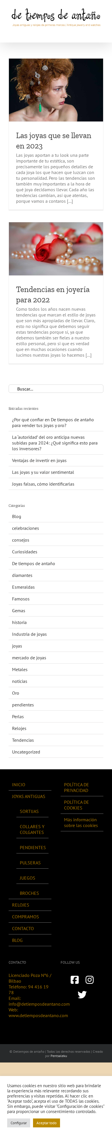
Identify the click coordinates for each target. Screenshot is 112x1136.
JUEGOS (27, 878)
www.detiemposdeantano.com (38, 1015)
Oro (15, 693)
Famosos (21, 599)
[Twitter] (82, 995)
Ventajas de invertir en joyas (39, 460)
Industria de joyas (29, 634)
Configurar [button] (19, 1122)
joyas (17, 646)
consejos (20, 540)
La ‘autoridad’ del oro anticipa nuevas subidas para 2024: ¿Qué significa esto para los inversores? (55, 442)
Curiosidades (24, 552)
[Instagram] (89, 980)
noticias (19, 681)
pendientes (23, 705)
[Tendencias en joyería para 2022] (56, 248)
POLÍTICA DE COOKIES (76, 805)
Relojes (19, 728)
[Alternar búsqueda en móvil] (90, 33)
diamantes (22, 575)
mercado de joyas (29, 657)
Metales (20, 669)
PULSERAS (30, 862)
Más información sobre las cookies (81, 822)
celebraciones (25, 528)
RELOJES (20, 905)
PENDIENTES (33, 847)
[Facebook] (75, 980)
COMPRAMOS (25, 916)
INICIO (18, 784)
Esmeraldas (23, 587)
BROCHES (29, 893)
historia (19, 622)
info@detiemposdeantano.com (39, 1004)
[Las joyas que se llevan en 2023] (56, 90)
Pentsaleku (59, 1056)
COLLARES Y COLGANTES (32, 829)
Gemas (18, 610)
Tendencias (23, 740)
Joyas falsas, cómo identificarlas (43, 484)
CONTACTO (23, 928)
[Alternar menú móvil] (101, 33)
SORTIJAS (29, 811)
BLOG (17, 940)
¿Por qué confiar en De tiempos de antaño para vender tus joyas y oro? (53, 422)
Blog (16, 516)
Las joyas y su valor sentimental (43, 472)
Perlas (18, 716)
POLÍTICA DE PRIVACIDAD (76, 787)
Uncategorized (26, 752)
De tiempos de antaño (33, 563)
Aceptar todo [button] (46, 1122)
